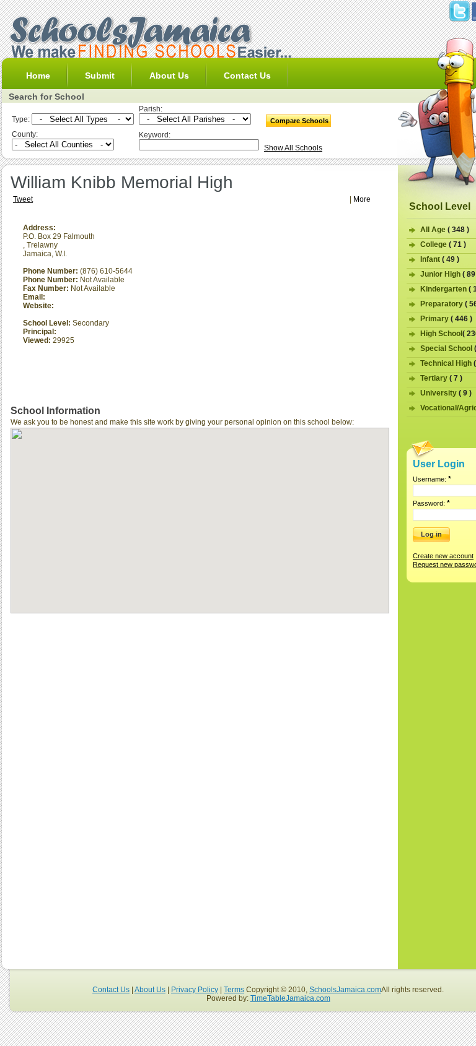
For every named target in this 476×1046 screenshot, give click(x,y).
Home (38, 75)
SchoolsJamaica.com (345, 989)
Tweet (23, 199)
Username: (432, 479)
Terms (234, 989)
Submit (100, 75)
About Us (169, 75)
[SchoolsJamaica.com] (150, 55)
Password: (431, 503)
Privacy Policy (194, 989)
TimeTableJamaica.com (290, 998)
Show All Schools (293, 148)
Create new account (443, 556)
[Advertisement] (285, 310)
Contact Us (247, 75)
